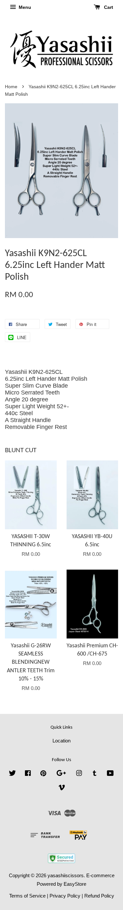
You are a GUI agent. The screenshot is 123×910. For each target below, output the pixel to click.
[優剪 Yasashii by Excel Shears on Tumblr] (94, 774)
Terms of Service (27, 896)
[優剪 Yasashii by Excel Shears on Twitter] (12, 774)
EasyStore (75, 884)
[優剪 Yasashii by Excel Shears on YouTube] (110, 774)
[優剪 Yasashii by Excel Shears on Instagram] (79, 774)
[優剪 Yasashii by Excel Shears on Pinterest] (43, 774)
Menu (24, 7)
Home (11, 86)
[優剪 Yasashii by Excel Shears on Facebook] (27, 774)
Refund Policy (99, 896)
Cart (108, 7)
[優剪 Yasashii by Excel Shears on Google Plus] (61, 774)
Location (61, 740)
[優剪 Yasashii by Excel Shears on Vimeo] (61, 788)
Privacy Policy (65, 896)
